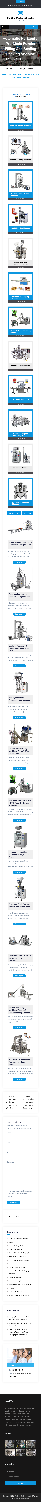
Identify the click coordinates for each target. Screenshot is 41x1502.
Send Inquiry (19, 562)
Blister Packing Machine (17, 1246)
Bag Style (12, 1242)
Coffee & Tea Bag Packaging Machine (21, 1253)
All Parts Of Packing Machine (18, 1238)
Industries (12, 1264)
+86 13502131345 (17, 1370)
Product (11, 1288)
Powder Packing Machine (17, 1281)
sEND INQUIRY (14, 513)
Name (9, 1132)
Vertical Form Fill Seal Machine (19, 1295)
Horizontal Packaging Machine (19, 1260)
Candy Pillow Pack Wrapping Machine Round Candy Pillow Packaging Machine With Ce (18, 1332)
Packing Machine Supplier (20, 18)
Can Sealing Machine (16, 1249)
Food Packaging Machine (17, 1256)
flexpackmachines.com (21, 1499)
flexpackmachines (27, 59)
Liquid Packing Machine (17, 1267)
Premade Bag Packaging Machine (20, 1284)
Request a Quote (32, 27)
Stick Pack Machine (15, 1292)
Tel (8, 1152)
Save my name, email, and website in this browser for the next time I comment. (19, 1193)
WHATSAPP (27, 513)
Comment (11, 1162)
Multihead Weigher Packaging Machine (19, 1272)
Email (9, 1142)
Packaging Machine (26, 69)
